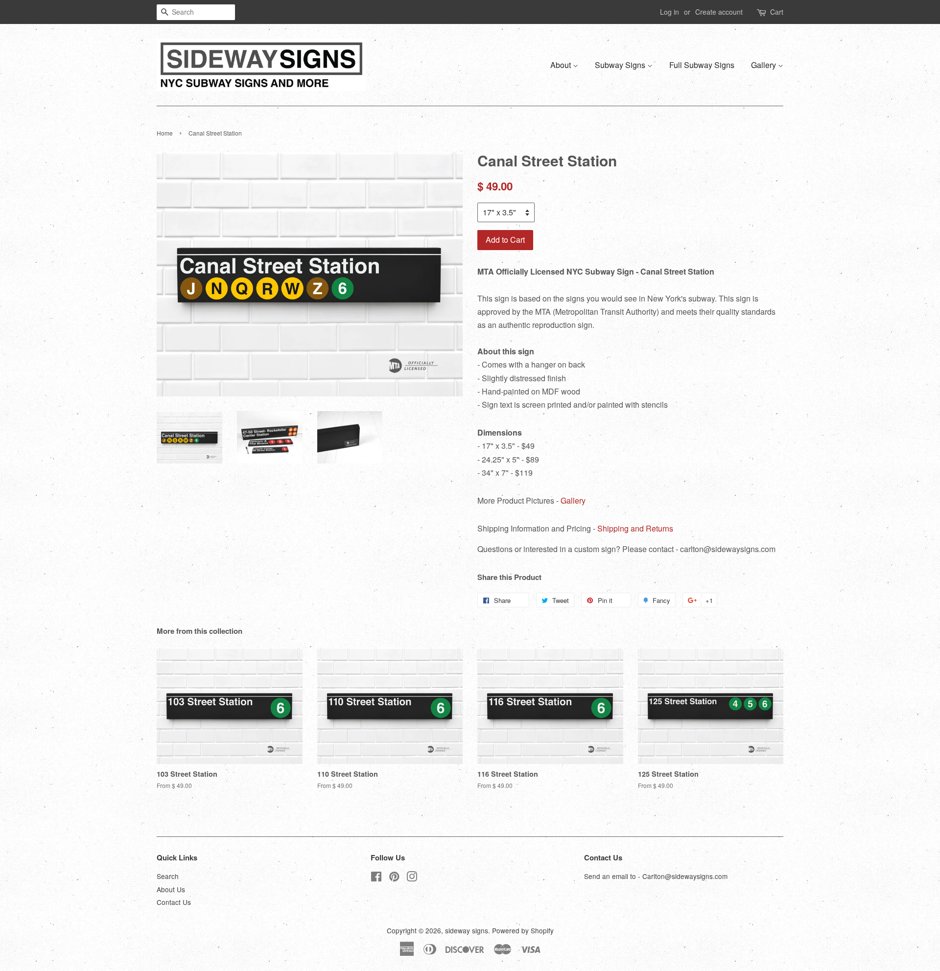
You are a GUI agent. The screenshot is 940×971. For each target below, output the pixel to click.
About (561, 64)
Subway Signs (621, 64)
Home (165, 133)
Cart (776, 12)
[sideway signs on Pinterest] (394, 878)
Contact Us (174, 902)
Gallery (764, 64)
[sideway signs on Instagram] (411, 878)
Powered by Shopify (523, 930)
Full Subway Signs (701, 64)
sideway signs (466, 930)
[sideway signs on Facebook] (376, 878)
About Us (171, 889)
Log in (669, 12)
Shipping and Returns (635, 528)
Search (168, 876)
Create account (719, 12)
